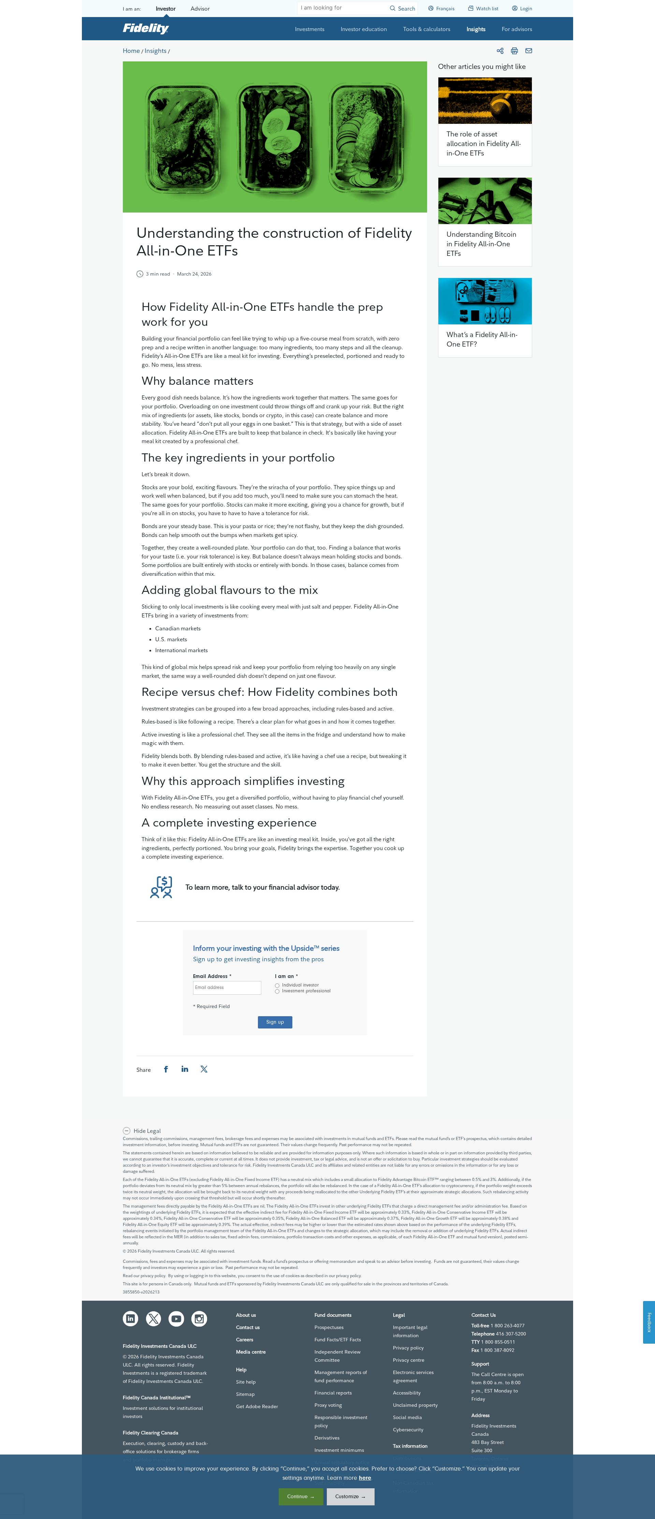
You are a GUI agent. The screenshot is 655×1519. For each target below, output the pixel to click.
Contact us (248, 1327)
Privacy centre (408, 1360)
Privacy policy (408, 1348)
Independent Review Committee (338, 1356)
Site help (246, 1382)
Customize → (350, 1497)
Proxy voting (328, 1405)
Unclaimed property (415, 1405)
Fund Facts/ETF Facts (338, 1340)
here (365, 1478)
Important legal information (410, 1331)
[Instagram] (199, 1319)
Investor (166, 8)
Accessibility (407, 1393)
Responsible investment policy (341, 1421)
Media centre (251, 1352)
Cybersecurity (408, 1430)
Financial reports (333, 1393)
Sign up (275, 1022)
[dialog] (327, 1487)
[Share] (500, 50)
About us (246, 1315)
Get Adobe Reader (257, 1406)
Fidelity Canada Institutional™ (157, 1397)
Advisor (200, 8)
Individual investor (300, 985)
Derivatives (327, 1438)
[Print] (514, 50)
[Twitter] (153, 1319)
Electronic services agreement (413, 1376)
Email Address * (212, 976)
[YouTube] (176, 1319)
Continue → (301, 1497)
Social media (407, 1417)
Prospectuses (329, 1327)
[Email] (528, 50)
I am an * (286, 976)
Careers (244, 1340)
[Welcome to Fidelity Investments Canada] (146, 28)
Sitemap (245, 1394)
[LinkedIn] (131, 1319)
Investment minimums (339, 1450)
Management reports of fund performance (341, 1376)
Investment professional (306, 991)
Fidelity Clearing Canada (150, 1433)
